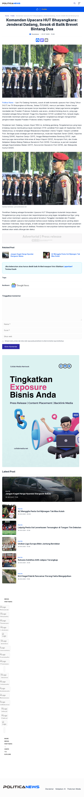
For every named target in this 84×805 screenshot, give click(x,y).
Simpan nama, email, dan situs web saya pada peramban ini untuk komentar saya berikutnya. (34, 341)
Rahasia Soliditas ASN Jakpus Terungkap (38, 560)
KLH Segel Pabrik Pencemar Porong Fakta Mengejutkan (44, 576)
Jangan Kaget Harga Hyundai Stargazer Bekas (21, 255)
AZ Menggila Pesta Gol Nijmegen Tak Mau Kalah (41, 511)
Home (7, 16)
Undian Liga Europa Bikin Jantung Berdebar (39, 544)
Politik (44, 9)
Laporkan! (68, 266)
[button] (74, 3)
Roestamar (35, 34)
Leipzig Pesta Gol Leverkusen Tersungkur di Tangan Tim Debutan (49, 527)
